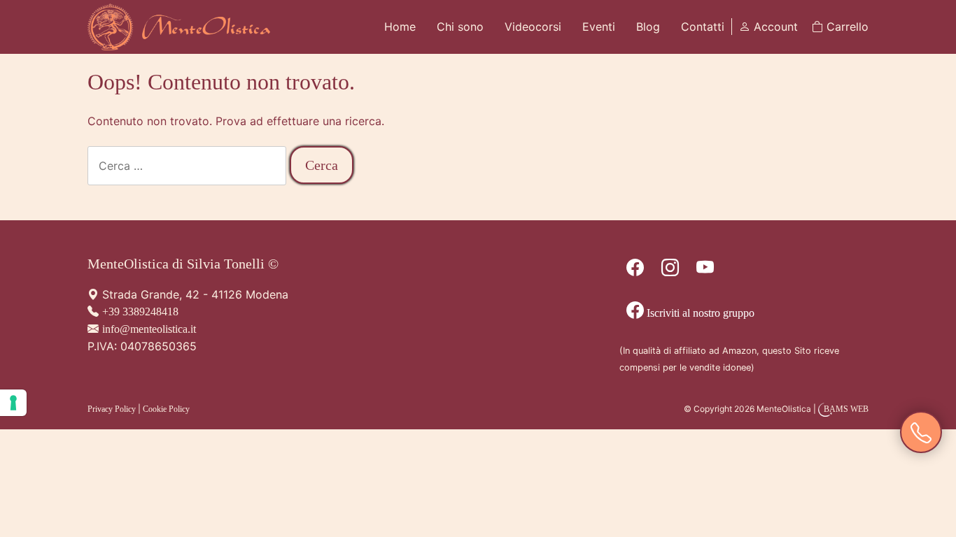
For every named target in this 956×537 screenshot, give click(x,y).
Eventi (598, 27)
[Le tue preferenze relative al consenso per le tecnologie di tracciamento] (13, 402)
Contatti (702, 27)
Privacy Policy (111, 409)
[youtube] (705, 270)
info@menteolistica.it (149, 329)
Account (774, 27)
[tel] (921, 433)
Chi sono (460, 27)
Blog (648, 27)
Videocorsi (533, 27)
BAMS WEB (846, 409)
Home (400, 27)
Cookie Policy (166, 409)
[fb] (635, 270)
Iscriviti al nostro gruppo (699, 313)
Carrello (846, 27)
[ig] (670, 270)
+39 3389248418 (140, 311)
